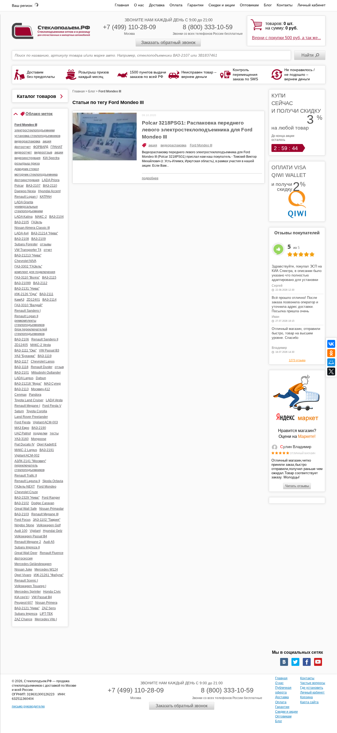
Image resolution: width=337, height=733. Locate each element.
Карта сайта (309, 702)
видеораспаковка (173, 145)
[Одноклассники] (331, 353)
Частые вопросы (312, 683)
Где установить (311, 688)
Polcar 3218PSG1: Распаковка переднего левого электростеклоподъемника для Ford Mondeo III (197, 130)
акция (152, 145)
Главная (122, 5)
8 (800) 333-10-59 (207, 27)
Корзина (306, 697)
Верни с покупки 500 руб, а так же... (286, 38)
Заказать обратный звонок (168, 42)
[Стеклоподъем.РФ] (51, 30)
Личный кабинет (311, 5)
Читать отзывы (297, 486)
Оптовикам (249, 5)
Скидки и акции (222, 5)
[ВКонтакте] (331, 344)
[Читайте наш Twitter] (295, 662)
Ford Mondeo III (201, 145)
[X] (331, 371)
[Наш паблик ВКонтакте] (284, 662)
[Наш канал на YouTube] (318, 662)
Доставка (157, 5)
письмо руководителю (28, 706)
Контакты (285, 5)
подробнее (150, 178)
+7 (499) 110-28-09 (129, 27)
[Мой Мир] (331, 362)
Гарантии (195, 5)
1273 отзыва (297, 360)
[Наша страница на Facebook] (307, 662)
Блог (268, 5)
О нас (139, 5)
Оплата (176, 5)
